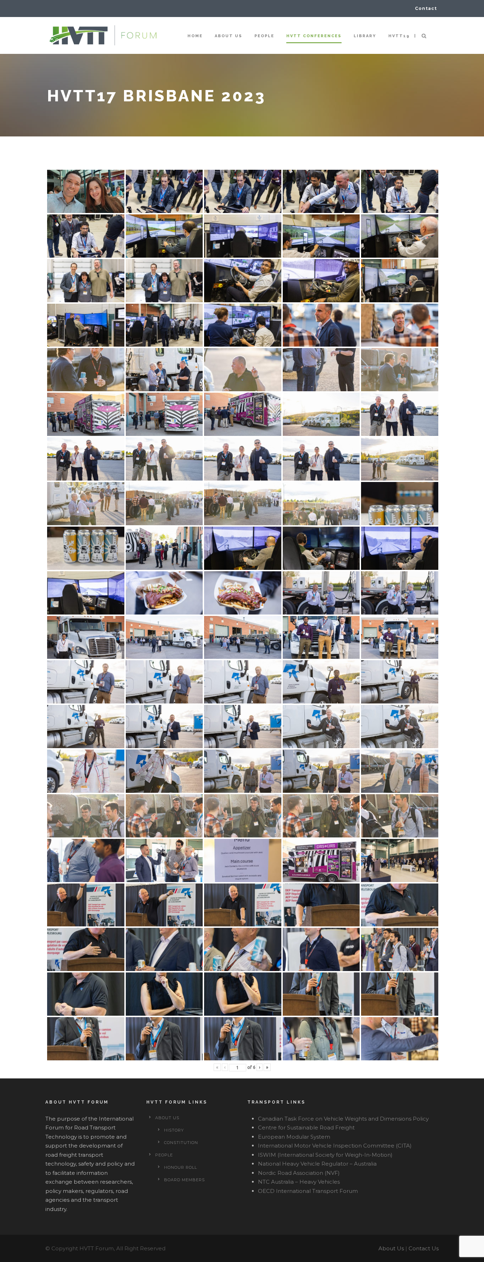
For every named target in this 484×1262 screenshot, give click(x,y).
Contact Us (424, 1248)
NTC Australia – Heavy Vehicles (299, 1181)
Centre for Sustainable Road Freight (306, 1127)
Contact (426, 8)
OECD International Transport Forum (308, 1191)
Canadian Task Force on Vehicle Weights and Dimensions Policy (343, 1118)
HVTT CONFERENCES (314, 36)
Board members (184, 1179)
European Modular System (294, 1136)
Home (195, 36)
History (174, 1130)
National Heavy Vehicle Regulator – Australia (317, 1163)
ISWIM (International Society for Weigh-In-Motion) (325, 1154)
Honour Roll (180, 1167)
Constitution (181, 1142)
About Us (391, 1248)
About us (228, 36)
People (264, 36)
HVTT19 (399, 36)
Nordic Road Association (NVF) (299, 1173)
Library (365, 36)
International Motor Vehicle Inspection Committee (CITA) (335, 1145)
